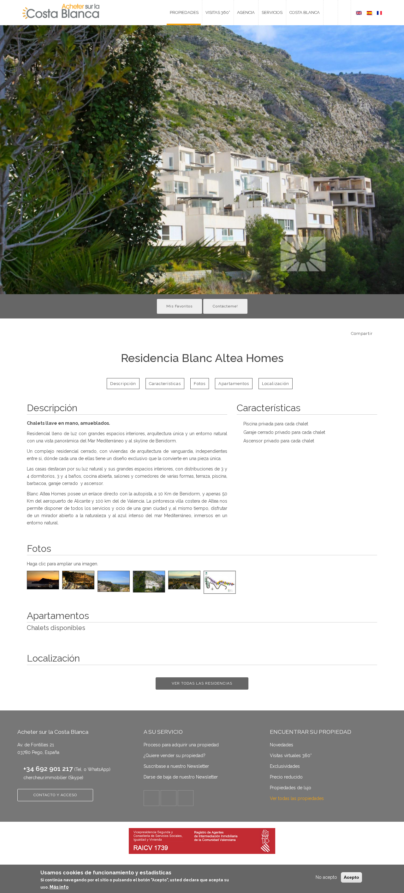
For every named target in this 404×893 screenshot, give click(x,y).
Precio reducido (286, 776)
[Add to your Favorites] (379, 332)
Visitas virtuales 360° (291, 755)
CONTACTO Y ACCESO (55, 795)
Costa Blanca (304, 12)
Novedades (281, 744)
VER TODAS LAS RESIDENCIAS (202, 683)
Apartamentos (233, 383)
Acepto (351, 877)
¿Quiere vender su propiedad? (174, 755)
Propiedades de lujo (290, 787)
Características (165, 383)
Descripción (123, 383)
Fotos (199, 383)
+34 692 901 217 (48, 769)
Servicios (272, 12)
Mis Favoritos (179, 306)
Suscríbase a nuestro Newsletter (176, 766)
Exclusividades (285, 766)
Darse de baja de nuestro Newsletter (181, 776)
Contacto (328, 12)
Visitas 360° (217, 12)
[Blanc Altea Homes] (359, 12)
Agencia (246, 12)
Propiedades (184, 12)
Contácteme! (225, 306)
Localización (275, 383)
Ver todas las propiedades (297, 798)
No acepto (326, 877)
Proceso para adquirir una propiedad (181, 744)
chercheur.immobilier (45, 777)
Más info (59, 887)
